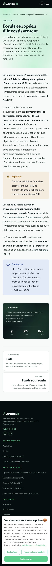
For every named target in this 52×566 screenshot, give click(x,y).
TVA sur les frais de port (13, 488)
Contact (6, 515)
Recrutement (8, 509)
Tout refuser (12, 552)
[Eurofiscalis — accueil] (10, 3)
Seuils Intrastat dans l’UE (13, 478)
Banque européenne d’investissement (23, 217)
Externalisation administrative (16, 462)
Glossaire (14, 15)
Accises (6, 451)
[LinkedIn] (5, 433)
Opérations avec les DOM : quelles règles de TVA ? (24, 472)
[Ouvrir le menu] (47, 4)
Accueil (5, 15)
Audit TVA (7, 446)
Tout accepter (26, 559)
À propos (7, 504)
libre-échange (40, 249)
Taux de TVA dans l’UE (12, 483)
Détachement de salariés (13, 456)
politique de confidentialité (33, 545)
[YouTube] (10, 433)
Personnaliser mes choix (34, 552)
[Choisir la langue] (42, 3)
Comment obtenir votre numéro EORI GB (20, 493)
